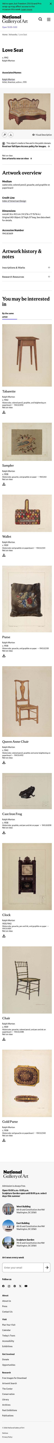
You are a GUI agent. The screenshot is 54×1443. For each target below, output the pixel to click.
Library (5, 1399)
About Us (6, 1300)
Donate (5, 1359)
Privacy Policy (7, 1437)
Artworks (13, 34)
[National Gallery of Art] (27, 1174)
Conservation (8, 1394)
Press (4, 1306)
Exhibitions (7, 1346)
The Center (7, 1388)
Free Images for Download (14, 1378)
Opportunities (8, 1364)
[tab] (9, 315)
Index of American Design (14, 201)
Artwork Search (9, 1383)
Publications (7, 1415)
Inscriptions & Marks (13, 267)
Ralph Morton (8, 79)
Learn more (26, 9)
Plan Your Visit (8, 1324)
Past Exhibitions (9, 1410)
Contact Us (7, 1311)
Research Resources (13, 276)
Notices (5, 1433)
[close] (51, 3)
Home (4, 34)
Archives (6, 1404)
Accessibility (8, 1341)
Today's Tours (8, 1335)
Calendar (6, 1330)
